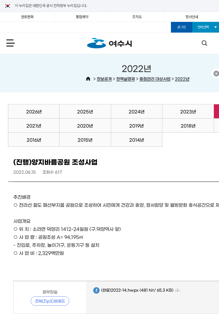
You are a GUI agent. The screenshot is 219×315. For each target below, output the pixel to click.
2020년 (85, 125)
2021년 (33, 125)
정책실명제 (125, 79)
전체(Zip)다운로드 (50, 301)
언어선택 (203, 27)
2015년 (85, 139)
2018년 (188, 125)
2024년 (136, 111)
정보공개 (104, 79)
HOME (88, 79)
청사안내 (191, 17)
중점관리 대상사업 (154, 79)
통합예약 (82, 17)
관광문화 (27, 17)
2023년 (188, 111)
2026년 (34, 111)
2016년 (34, 139)
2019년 (136, 125)
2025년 (85, 111)
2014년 (136, 139)
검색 (204, 43)
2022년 (182, 79)
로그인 (181, 27)
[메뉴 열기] (16, 43)
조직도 (137, 17)
